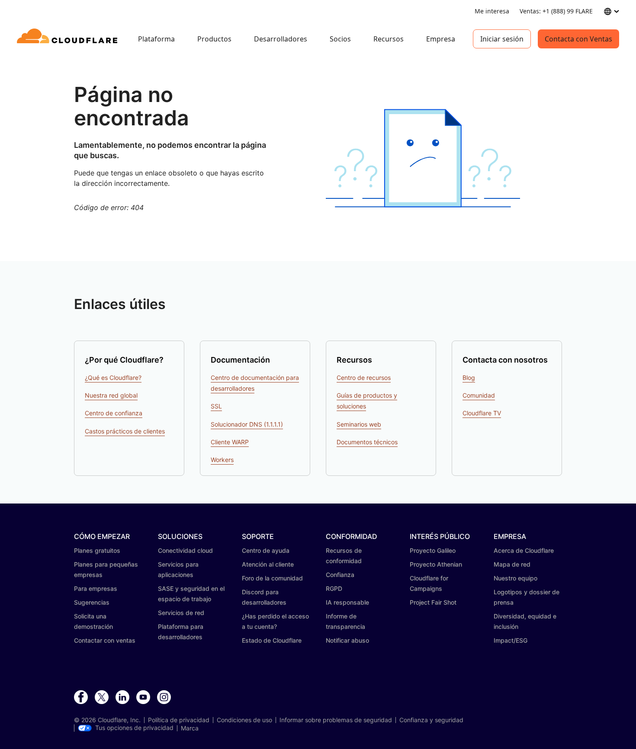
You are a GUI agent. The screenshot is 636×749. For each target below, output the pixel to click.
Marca (190, 728)
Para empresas (95, 588)
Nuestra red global (111, 395)
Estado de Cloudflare (272, 640)
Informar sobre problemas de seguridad (335, 720)
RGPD (334, 588)
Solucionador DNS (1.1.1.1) (247, 424)
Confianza (340, 574)
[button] (423, 158)
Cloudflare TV (482, 413)
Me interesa (492, 11)
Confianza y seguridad (431, 720)
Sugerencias (91, 602)
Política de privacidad (178, 720)
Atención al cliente (268, 564)
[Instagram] (164, 697)
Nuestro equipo (515, 578)
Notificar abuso (347, 640)
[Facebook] (81, 697)
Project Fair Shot (433, 602)
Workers (222, 459)
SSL (216, 406)
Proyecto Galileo (433, 550)
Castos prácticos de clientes (125, 431)
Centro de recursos (364, 377)
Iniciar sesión (502, 39)
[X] (102, 697)
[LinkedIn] (122, 697)
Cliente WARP (230, 442)
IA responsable (347, 602)
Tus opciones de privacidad (134, 727)
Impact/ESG (510, 640)
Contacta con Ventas (578, 39)
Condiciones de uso (244, 720)
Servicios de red (181, 612)
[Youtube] (143, 697)
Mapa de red (512, 564)
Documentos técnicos (367, 442)
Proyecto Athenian (436, 564)
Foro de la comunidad (272, 578)
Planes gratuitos (97, 550)
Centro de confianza (113, 413)
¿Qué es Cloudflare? (113, 377)
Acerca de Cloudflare (524, 550)
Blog (469, 377)
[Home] (68, 39)
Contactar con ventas (104, 640)
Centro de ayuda (265, 550)
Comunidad (479, 395)
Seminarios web (359, 424)
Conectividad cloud (185, 550)
